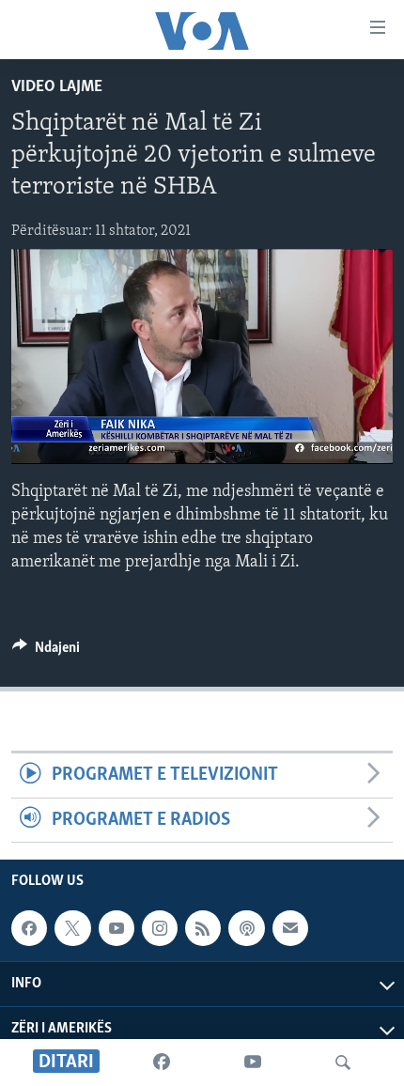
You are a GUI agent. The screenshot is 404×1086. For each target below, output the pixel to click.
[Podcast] (246, 928)
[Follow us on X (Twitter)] (72, 928)
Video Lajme (56, 87)
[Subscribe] (290, 928)
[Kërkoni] (343, 1062)
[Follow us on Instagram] (160, 928)
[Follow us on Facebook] (29, 928)
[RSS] (203, 928)
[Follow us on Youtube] (116, 928)
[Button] (46, 652)
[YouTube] (253, 1062)
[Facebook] (161, 1062)
